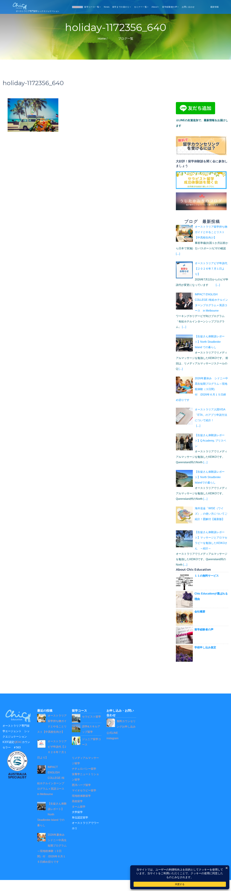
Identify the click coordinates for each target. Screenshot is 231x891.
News (106, 7)
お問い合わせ (188, 7)
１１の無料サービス (206, 575)
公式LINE (112, 732)
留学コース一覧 (91, 7)
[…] (178, 253)
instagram (112, 738)
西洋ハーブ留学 (81, 785)
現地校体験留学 (81, 795)
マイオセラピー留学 (84, 790)
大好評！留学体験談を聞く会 (195, 161)
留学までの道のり (120, 7)
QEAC (18, 742)
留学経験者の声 (169, 7)
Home (76, 7)
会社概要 (199, 611)
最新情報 (214, 7)
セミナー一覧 (140, 7)
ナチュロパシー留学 (84, 768)
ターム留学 (78, 806)
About (154, 7)
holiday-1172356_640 (33, 83)
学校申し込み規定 (205, 647)
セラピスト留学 (91, 716)
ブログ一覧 (125, 38)
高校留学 (77, 801)
